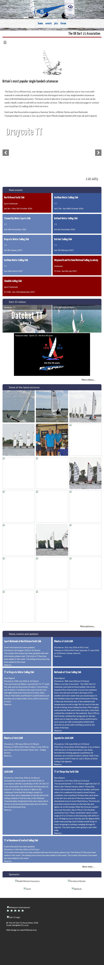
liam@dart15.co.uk (20, 925)
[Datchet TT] (27, 319)
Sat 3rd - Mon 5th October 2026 (18, 208)
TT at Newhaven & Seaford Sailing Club (21, 840)
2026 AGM (8, 772)
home (40, 23)
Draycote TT (24, 132)
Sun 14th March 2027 (13, 271)
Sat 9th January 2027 (13, 250)
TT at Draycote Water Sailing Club (19, 672)
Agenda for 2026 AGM (63, 738)
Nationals (58, 266)
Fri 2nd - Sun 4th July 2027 (65, 271)
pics (56, 23)
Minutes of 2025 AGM (13, 738)
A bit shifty (92, 178)
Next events (16, 189)
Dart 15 (12, 91)
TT (55, 203)
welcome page (82, 102)
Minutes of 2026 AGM (63, 641)
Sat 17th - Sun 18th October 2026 (68, 208)
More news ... (88, 866)
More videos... (88, 379)
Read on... (8, 665)
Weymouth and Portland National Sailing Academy (76, 260)
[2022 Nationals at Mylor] (76, 319)
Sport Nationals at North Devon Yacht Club (22, 641)
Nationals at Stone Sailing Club (67, 672)
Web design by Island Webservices (21, 930)
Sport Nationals (11, 203)
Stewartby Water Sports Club (17, 218)
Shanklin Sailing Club (13, 281)
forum (63, 23)
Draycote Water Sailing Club (16, 239)
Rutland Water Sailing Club (66, 218)
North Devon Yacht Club (14, 197)
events (48, 23)
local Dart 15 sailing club (20, 106)
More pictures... (87, 626)
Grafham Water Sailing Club (66, 197)
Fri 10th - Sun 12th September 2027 (19, 292)
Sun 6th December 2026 (64, 229)
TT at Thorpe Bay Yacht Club (66, 772)
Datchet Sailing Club (63, 239)
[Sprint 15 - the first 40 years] (52, 354)
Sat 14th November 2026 (15, 229)
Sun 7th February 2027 (64, 250)
